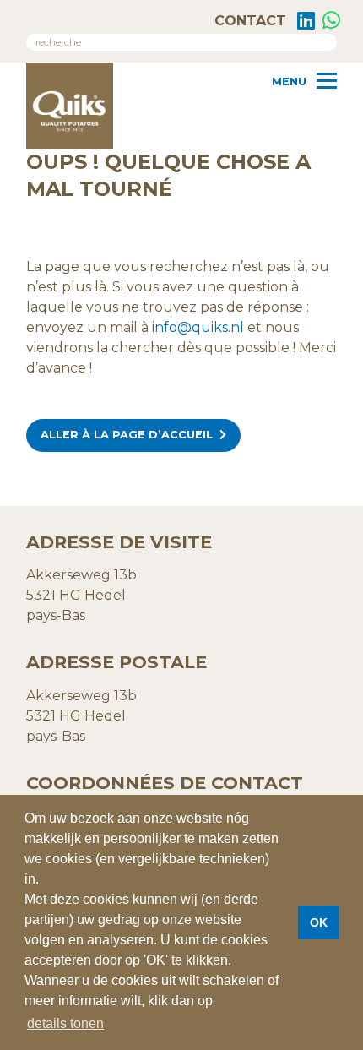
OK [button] (319, 922)
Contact (248, 21)
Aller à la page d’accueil (127, 434)
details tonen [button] (65, 1023)
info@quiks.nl (198, 327)
